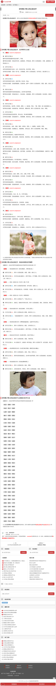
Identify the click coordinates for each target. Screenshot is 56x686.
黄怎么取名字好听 (33, 564)
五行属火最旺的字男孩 (8, 643)
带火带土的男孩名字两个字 (10, 567)
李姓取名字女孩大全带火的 (9, 651)
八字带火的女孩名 (7, 618)
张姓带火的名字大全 (8, 630)
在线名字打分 (46, 524)
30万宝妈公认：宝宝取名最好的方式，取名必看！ (15, 560)
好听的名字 (4, 602)
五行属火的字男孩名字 (9, 564)
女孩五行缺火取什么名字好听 (10, 655)
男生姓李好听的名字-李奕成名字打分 (37, 560)
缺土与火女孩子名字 (8, 577)
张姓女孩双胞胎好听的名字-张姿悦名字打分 (39, 573)
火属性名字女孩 (7, 628)
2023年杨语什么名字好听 (35, 567)
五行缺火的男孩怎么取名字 (9, 624)
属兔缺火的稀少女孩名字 (9, 622)
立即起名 (23, 552)
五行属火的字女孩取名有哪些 (10, 612)
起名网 (3, 5)
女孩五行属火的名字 (8, 659)
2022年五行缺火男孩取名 (9, 647)
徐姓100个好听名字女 (34, 577)
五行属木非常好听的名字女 (35, 571)
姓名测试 (41, 684)
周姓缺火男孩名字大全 (8, 641)
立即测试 (51, 552)
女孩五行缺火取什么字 (8, 616)
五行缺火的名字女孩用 (8, 620)
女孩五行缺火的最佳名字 (9, 653)
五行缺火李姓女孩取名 (9, 579)
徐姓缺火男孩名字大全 (8, 649)
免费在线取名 (39, 524)
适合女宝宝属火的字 (8, 632)
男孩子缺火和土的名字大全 (10, 571)
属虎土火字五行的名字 (9, 569)
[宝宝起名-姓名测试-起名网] (6, 2)
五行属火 (15, 5)
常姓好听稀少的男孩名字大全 (36, 579)
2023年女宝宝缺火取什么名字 (10, 626)
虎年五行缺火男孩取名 (8, 657)
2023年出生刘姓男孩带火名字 (10, 610)
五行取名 (8, 5)
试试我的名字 (49, 15)
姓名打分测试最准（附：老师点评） (12, 562)
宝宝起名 (14, 684)
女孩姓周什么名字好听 (34, 575)
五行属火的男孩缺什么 (8, 645)
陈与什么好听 (32, 562)
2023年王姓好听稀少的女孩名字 (36, 569)
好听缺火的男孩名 (8, 573)
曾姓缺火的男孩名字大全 (9, 575)
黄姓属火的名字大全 (8, 614)
